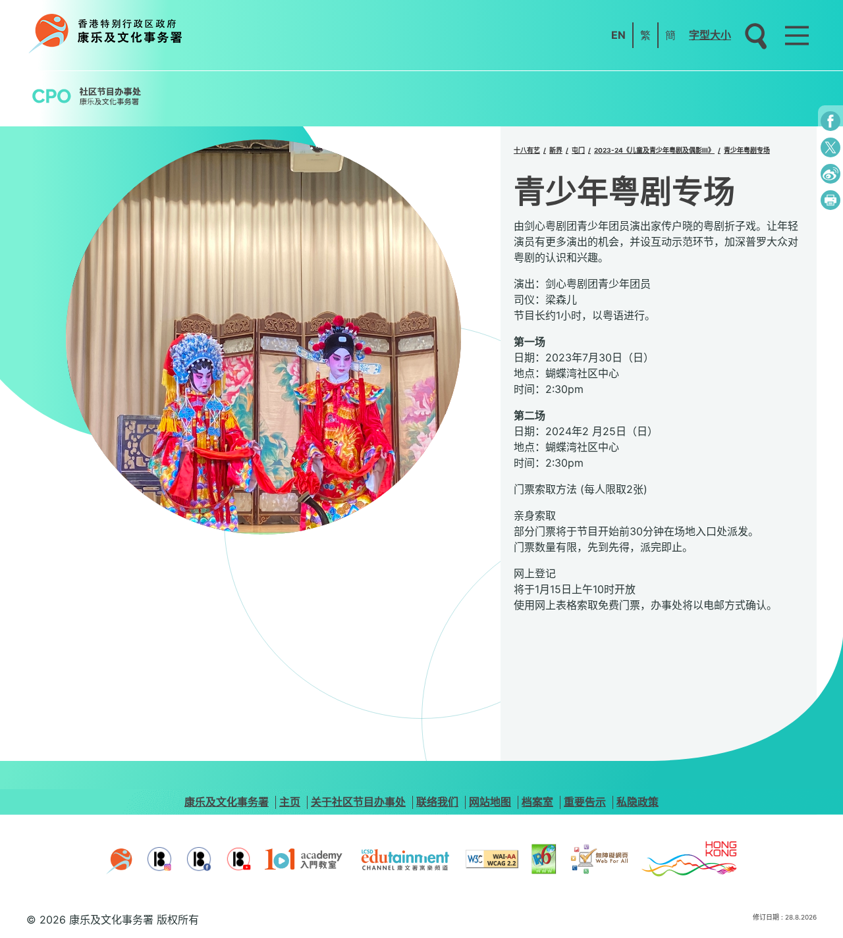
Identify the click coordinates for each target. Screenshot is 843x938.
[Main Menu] (797, 35)
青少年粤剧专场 (747, 150)
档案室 (537, 801)
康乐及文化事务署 (226, 801)
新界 (555, 150)
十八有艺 (527, 150)
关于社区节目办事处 (358, 801)
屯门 (578, 150)
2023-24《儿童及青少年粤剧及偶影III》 (654, 150)
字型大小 (710, 34)
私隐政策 (637, 801)
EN (618, 34)
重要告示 (585, 801)
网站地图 (490, 801)
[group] (263, 337)
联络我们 (437, 801)
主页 (289, 801)
